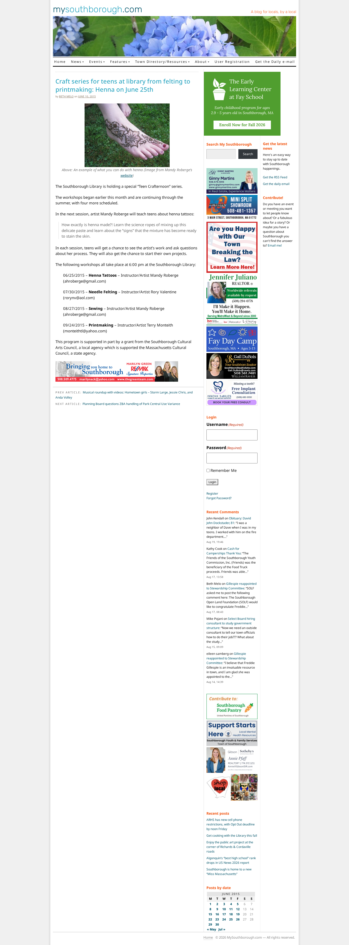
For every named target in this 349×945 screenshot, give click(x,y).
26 (238, 919)
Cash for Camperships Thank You (223, 550)
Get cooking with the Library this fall (231, 835)
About (201, 61)
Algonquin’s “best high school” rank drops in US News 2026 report (231, 860)
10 (224, 909)
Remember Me (224, 470)
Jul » (221, 929)
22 (210, 919)
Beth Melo (66, 96)
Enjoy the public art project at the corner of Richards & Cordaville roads (229, 847)
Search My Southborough (229, 144)
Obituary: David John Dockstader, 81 (228, 520)
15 (210, 914)
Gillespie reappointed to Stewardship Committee (231, 585)
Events (95, 61)
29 (210, 924)
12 (238, 909)
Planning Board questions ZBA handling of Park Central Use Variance (131, 404)
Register (212, 493)
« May (211, 929)
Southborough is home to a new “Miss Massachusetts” (228, 871)
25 (231, 919)
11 (231, 909)
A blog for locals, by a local (273, 11)
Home (60, 61)
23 (217, 919)
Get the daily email (276, 184)
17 (224, 914)
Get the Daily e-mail (275, 61)
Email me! (275, 245)
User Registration (232, 61)
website (127, 175)
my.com (97, 9)
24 (224, 919)
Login (212, 482)
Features (118, 61)
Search (248, 154)
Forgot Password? (218, 498)
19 (238, 914)
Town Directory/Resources (161, 61)
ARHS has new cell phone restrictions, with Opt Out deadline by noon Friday (230, 824)
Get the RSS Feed (275, 177)
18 (231, 914)
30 (217, 924)
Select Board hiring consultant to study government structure (230, 623)
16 (217, 914)
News (76, 61)
